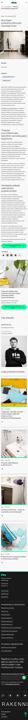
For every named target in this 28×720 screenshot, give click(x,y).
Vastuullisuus (4, 596)
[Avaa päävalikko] (2, 2)
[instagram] (3, 695)
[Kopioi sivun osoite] (19, 255)
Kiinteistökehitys (5, 614)
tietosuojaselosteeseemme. (12, 684)
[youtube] (25, 695)
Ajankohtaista (8, 6)
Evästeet (3, 714)
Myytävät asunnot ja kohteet (8, 647)
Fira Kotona (4, 716)
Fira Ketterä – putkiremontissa (9, 108)
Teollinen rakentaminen (7, 637)
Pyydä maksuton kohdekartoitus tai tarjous (13, 246)
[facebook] (17, 695)
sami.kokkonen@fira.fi (6, 333)
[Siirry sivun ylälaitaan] (25, 714)
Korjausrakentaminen (6, 624)
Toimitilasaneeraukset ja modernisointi (11, 627)
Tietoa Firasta (4, 591)
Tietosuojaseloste (5, 711)
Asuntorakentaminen (6, 618)
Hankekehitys (4, 611)
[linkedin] (10, 695)
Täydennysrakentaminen (7, 634)
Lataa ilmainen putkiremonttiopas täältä (13, 307)
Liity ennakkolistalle (6, 650)
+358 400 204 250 (6, 331)
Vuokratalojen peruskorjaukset (9, 631)
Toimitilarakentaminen (7, 621)
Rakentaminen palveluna (7, 608)
